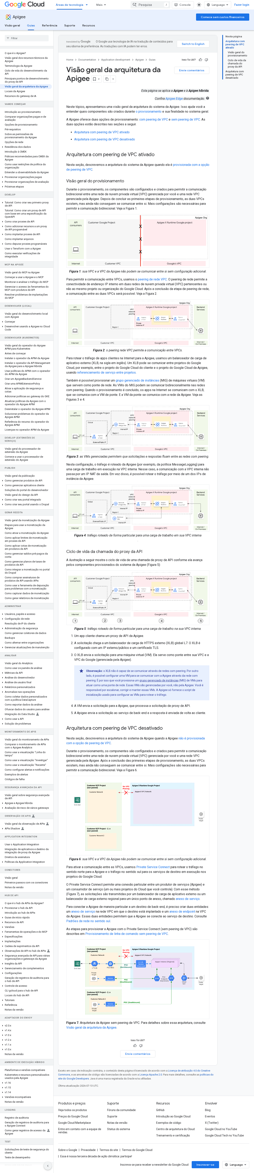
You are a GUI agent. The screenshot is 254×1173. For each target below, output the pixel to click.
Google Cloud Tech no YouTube (224, 1135)
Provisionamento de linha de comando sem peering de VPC (126, 934)
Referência (49, 25)
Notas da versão (117, 1122)
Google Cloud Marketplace (74, 1122)
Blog (208, 1110)
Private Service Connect (153, 867)
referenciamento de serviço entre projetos (106, 372)
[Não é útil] (206, 60)
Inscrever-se (205, 1164)
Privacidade (88, 1150)
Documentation (87, 59)
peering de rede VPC (152, 279)
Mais (99, 5)
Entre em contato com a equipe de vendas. (79, 1131)
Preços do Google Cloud (73, 1116)
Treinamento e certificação (173, 1135)
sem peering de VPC (185, 119)
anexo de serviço (188, 899)
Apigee (19, 16)
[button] (26, 147)
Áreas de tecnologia (69, 5)
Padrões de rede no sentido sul (88, 921)
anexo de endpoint (182, 911)
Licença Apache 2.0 (151, 1074)
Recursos (88, 25)
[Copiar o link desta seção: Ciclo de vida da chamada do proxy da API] (146, 552)
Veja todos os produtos (72, 1110)
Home (69, 59)
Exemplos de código (168, 1122)
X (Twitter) (211, 1122)
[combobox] (150, 4)
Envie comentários (191, 70)
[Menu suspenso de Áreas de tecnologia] (88, 5)
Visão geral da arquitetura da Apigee (91, 1027)
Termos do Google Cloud (137, 1150)
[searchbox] (27, 38)
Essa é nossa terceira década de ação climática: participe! (96, 1156)
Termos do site (108, 1150)
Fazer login (241, 4)
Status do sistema (118, 1129)
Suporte (69, 25)
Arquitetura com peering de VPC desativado (104, 139)
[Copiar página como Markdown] (107, 79)
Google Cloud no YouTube (221, 1129)
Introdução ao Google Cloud (173, 1116)
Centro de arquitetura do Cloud (175, 1129)
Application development (115, 59)
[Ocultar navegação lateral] (48, 1166)
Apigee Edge (174, 98)
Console (185, 5)
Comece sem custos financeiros (222, 17)
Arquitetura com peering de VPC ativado (102, 132)
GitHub (160, 1110)
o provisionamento (149, 111)
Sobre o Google (67, 1150)
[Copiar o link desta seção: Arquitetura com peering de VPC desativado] (167, 728)
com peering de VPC (153, 119)
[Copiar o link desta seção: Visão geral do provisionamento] (128, 181)
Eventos (210, 1116)
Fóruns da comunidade (121, 1110)
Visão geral (12, 25)
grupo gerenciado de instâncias (137, 380)
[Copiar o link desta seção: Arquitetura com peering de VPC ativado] (159, 155)
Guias (31, 25)
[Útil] (200, 60)
